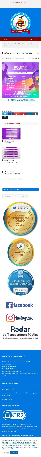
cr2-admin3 (8, 58)
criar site (14, 424)
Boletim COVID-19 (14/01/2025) (9, 142)
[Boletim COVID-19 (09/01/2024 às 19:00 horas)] (11, 168)
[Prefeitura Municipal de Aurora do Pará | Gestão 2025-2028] (20, 22)
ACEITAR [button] (14, 452)
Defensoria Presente (8, 389)
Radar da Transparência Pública (23, 436)
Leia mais (23, 447)
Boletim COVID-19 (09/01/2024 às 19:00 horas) (12, 173)
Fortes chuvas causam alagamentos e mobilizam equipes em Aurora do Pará (21, 4)
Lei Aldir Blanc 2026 (7, 399)
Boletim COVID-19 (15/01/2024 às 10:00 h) (10, 161)
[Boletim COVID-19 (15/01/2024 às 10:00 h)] (11, 153)
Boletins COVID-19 (34, 58)
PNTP (10, 436)
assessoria (15, 426)
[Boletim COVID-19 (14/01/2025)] (11, 133)
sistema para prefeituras (26, 424)
